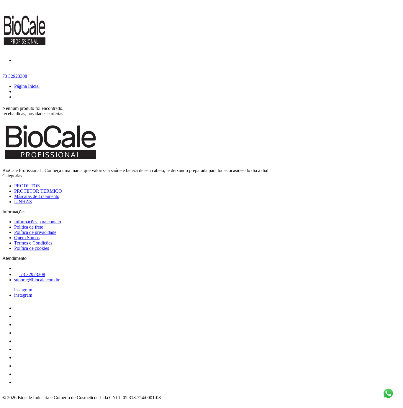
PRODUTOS (27, 185)
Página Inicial (27, 86)
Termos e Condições (33, 242)
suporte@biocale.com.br (37, 279)
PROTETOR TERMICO (38, 191)
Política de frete (28, 226)
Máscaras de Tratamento (36, 196)
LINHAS (23, 201)
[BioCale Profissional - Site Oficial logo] (24, 50)
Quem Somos (27, 237)
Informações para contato (37, 221)
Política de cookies (31, 248)
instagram (23, 289)
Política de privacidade (35, 232)
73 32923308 (14, 76)
